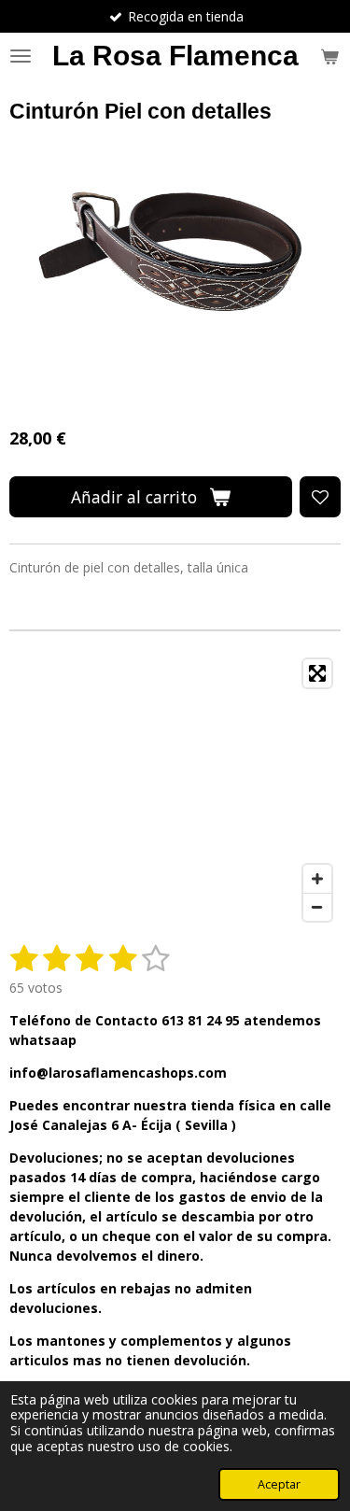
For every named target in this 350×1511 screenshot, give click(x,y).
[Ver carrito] (329, 56)
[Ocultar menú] (20, 56)
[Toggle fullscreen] (317, 673)
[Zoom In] (317, 879)
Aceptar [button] (279, 1484)
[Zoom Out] (317, 907)
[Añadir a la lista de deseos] (320, 496)
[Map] (175, 790)
